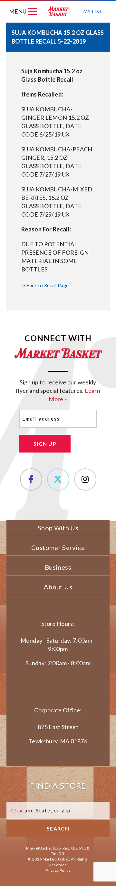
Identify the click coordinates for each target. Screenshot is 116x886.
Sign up (45, 444)
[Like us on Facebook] (31, 479)
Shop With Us (58, 528)
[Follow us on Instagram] (85, 479)
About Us (58, 587)
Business (58, 567)
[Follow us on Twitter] (58, 479)
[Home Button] (58, 11)
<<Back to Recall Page (45, 285)
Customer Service (58, 547)
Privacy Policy (58, 870)
